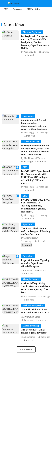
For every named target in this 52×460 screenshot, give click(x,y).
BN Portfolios (33, 9)
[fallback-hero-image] (11, 43)
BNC (6, 9)
